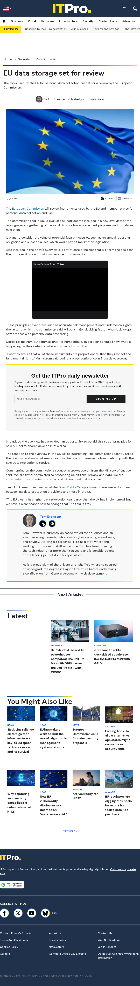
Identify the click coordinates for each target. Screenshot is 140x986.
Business (17, 21)
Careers (5, 953)
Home (7, 59)
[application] (70, 289)
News (101, 99)
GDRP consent (107, 947)
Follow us (109, 198)
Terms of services (60, 411)
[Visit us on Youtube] (31, 913)
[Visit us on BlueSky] (44, 913)
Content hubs (108, 21)
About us (55, 933)
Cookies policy (9, 947)
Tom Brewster (56, 99)
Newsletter (127, 198)
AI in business (79, 29)
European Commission (28, 209)
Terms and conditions (14, 940)
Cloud (32, 21)
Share (14, 198)
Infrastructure (68, 21)
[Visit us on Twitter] (18, 913)
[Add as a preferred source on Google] (12, 884)
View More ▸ (70, 831)
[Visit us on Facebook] (4, 913)
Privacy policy (57, 940)
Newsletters (56, 947)
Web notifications (109, 940)
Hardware (47, 21)
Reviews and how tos (106, 29)
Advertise (128, 21)
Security (88, 21)
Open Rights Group (72, 487)
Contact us (105, 933)
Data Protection (47, 59)
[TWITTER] (43, 524)
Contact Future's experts (16, 933)
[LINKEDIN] (53, 524)
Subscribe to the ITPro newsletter (45, 29)
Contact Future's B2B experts (67, 953)
